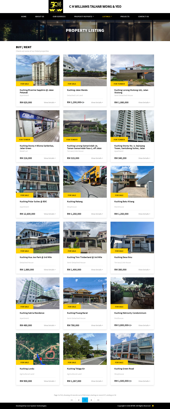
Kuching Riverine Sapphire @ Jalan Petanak (37, 91)
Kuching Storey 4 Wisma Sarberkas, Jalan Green (37, 147)
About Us (39, 16)
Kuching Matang (75, 201)
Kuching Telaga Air (76, 368)
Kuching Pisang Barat (77, 313)
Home (24, 16)
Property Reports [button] (83, 16)
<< (72, 400)
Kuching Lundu (27, 368)
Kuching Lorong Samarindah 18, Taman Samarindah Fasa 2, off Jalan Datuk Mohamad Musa (84, 147)
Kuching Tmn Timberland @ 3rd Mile (84, 257)
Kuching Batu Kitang (124, 201)
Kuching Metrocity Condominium (130, 313)
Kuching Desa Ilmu (123, 257)
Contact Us (143, 16)
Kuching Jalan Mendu (77, 90)
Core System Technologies (36, 406)
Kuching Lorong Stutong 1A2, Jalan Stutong (131, 91)
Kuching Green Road (124, 368)
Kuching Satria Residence (32, 313)
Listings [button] (106, 16)
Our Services (59, 16)
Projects (124, 16)
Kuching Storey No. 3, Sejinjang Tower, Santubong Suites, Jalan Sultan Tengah (129, 147)
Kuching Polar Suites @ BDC (33, 201)
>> (98, 400)
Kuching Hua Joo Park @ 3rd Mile (36, 257)
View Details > (50, 102)
